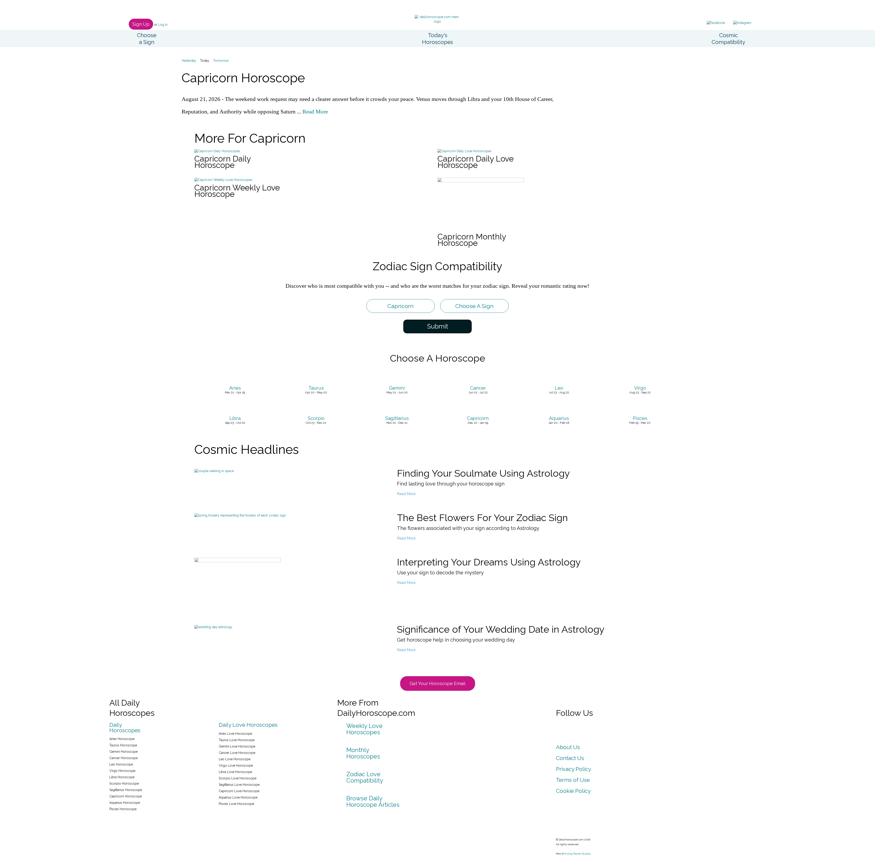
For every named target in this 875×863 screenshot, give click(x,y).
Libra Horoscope (121, 777)
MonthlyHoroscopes (363, 753)
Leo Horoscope (121, 764)
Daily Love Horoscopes (248, 725)
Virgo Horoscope (122, 771)
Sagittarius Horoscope (125, 790)
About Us (568, 747)
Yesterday (189, 60)
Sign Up (140, 24)
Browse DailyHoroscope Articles (372, 801)
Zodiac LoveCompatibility (364, 777)
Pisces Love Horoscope (236, 804)
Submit (437, 326)
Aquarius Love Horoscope (238, 797)
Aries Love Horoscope (235, 733)
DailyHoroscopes (124, 728)
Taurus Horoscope (123, 745)
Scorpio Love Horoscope (237, 778)
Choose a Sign (146, 38)
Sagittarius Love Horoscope (239, 784)
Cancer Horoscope (123, 758)
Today (204, 60)
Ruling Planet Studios (577, 853)
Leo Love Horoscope (234, 759)
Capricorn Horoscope (125, 796)
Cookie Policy (573, 791)
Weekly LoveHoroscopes (364, 729)
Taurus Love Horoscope (237, 740)
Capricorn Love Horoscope (239, 791)
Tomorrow (221, 60)
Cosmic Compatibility (728, 38)
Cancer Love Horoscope (237, 753)
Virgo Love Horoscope (236, 765)
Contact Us (570, 758)
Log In (162, 24)
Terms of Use (573, 780)
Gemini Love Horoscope (237, 746)
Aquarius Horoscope (124, 802)
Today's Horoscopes (437, 38)
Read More (315, 111)
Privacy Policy (573, 769)
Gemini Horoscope (123, 751)
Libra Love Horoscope (235, 772)
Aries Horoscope (121, 739)
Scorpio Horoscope (124, 783)
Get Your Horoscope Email (438, 683)
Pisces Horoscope (122, 809)
